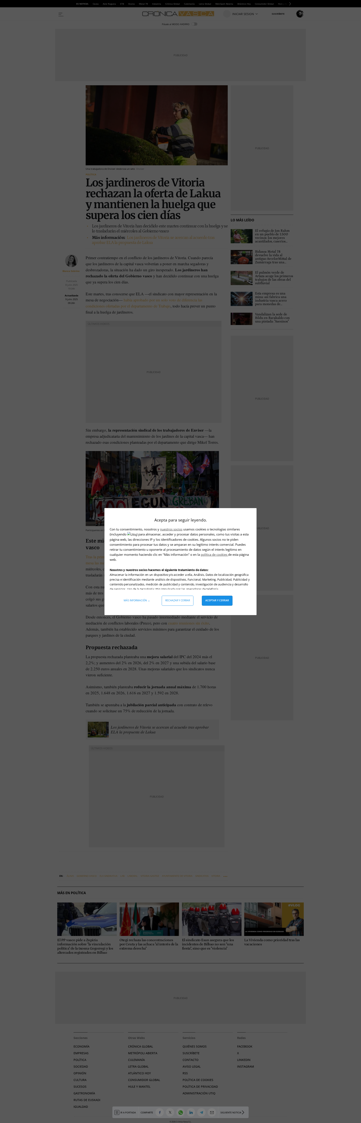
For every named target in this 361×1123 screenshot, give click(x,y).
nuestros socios (171, 529)
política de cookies (214, 554)
